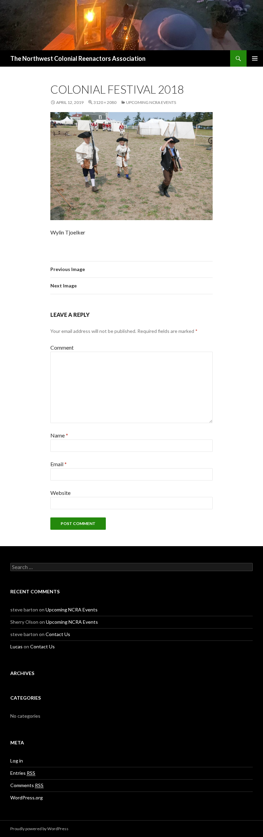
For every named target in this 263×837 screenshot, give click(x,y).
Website (60, 492)
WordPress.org (26, 797)
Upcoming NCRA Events (151, 102)
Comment (62, 347)
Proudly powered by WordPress (39, 828)
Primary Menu (255, 58)
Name (59, 435)
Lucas (16, 646)
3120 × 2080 (104, 102)
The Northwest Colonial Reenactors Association (78, 58)
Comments (26, 785)
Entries (22, 773)
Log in (16, 761)
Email (58, 464)
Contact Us (58, 634)
